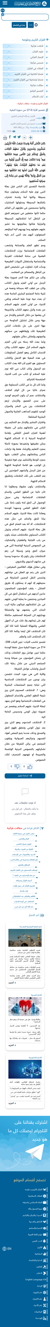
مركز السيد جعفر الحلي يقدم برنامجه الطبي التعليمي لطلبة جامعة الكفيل (25, 977)
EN (2, 10)
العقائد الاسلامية (35, 1196)
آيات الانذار (24, 891)
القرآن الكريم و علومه (33, 1189)
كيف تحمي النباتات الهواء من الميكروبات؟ (25, 1088)
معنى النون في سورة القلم (23, 834)
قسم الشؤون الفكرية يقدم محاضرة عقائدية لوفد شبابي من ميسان (25, 951)
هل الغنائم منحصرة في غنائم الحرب (24, 860)
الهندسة (39, 1318)
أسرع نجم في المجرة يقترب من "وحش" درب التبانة (25, 1097)
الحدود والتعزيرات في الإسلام (23, 854)
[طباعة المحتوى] (5, 137)
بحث (30, 25)
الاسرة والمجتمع (35, 1228)
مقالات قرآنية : (23, 103)
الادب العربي (37, 1241)
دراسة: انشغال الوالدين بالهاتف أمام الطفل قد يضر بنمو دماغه (25, 1083)
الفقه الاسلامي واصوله (32, 1202)
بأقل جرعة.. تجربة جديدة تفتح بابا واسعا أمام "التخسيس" (25, 1033)
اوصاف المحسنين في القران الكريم (24, 870)
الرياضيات (38, 1312)
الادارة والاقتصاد (35, 1260)
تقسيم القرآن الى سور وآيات (24, 886)
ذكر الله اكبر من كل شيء (23, 907)
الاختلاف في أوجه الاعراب (24, 902)
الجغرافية (38, 1254)
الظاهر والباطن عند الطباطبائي (23, 896)
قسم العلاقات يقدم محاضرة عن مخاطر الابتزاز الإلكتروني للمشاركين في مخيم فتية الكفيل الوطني (25, 969)
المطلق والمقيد (24, 865)
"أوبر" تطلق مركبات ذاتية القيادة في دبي (25, 1092)
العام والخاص (24, 839)
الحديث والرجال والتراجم (32, 1215)
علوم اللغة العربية (35, 1234)
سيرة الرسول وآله (35, 1209)
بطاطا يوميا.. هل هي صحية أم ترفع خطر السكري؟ (25, 1020)
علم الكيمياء (37, 1299)
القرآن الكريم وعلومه (33, 40)
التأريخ (39, 1247)
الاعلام (39, 1273)
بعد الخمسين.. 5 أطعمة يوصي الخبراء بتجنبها (25, 1027)
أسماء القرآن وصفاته (24, 881)
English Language (34, 1279)
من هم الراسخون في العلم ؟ (24, 875)
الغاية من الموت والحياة (24, 849)
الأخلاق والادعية (35, 1222)
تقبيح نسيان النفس (23, 844)
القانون (39, 1267)
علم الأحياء (38, 1305)
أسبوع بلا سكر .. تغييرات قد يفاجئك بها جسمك (25, 1039)
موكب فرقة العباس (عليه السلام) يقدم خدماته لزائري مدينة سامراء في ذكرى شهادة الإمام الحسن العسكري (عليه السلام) (25, 959)
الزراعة (39, 1286)
